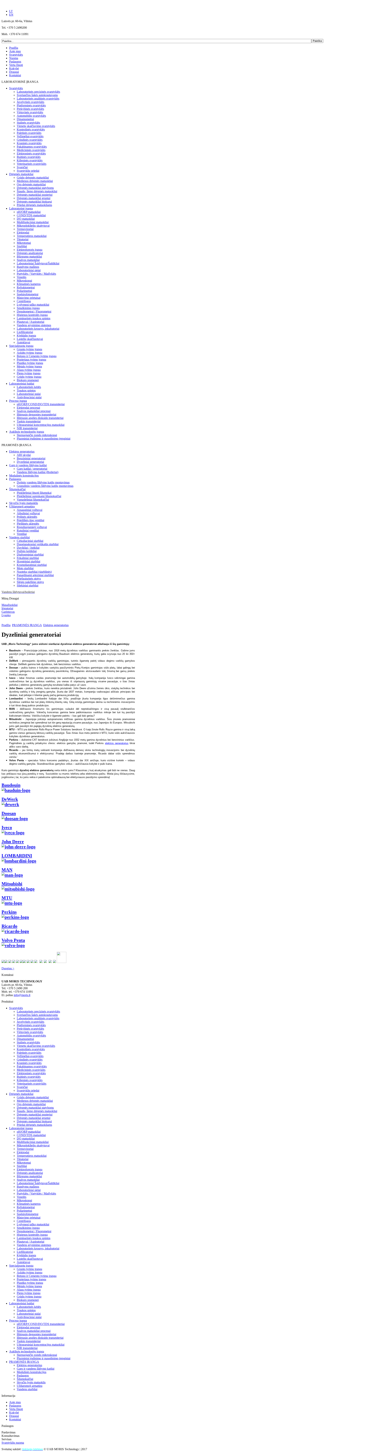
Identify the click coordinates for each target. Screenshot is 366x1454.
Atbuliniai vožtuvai (28, 513)
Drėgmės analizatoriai (30, 253)
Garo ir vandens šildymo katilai (28, 465)
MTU (7, 897)
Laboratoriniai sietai (29, 270)
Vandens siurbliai (19, 537)
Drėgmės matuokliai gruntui (33, 198)
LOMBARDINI (17, 855)
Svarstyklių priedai (28, 170)
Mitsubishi (12, 883)
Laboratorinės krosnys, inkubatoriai (38, 328)
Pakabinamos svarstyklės (32, 146)
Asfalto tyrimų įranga (29, 352)
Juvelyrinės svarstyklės (30, 102)
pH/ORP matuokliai (29, 211)
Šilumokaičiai (17, 489)
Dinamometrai (25, 119)
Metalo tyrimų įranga (29, 366)
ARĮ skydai (24, 455)
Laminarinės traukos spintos (33, 318)
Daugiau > (8, 968)
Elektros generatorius (22, 451)
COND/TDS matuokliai (31, 215)
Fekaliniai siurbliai (28, 558)
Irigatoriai (7, 608)
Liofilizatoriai (25, 332)
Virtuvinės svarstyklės (30, 112)
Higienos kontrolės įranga (32, 315)
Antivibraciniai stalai (29, 397)
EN (11, 14)
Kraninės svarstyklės (29, 143)
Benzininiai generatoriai (31, 458)
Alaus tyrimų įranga (29, 369)
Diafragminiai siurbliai (30, 554)
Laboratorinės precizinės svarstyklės (38, 91)
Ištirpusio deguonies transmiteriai (36, 414)
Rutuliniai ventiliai (28, 530)
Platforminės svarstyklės (31, 105)
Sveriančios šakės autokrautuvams (37, 95)
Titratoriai (22, 239)
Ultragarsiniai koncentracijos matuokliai (40, 424)
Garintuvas (8, 611)
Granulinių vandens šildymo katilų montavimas (45, 485)
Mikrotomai (24, 242)
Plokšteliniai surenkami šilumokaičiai (39, 496)
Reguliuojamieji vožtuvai (32, 527)
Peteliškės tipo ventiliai (30, 520)
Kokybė (14, 68)
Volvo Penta (13, 940)
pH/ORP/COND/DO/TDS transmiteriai (41, 404)
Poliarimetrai (24, 290)
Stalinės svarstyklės (28, 122)
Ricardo (9, 926)
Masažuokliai (10, 605)
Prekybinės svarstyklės (30, 108)
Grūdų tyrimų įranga (29, 376)
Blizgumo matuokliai (29, 256)
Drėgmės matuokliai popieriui (34, 194)
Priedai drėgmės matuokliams (34, 205)
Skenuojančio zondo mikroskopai (37, 435)
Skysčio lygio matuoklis (23, 503)
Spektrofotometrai (27, 294)
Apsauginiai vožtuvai (29, 510)
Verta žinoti (16, 65)
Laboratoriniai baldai (21, 383)
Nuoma (13, 58)
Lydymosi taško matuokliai (33, 304)
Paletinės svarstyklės (29, 133)
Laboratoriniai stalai (29, 394)
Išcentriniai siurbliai (28, 561)
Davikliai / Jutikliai (28, 547)
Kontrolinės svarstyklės (31, 129)
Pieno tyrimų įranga (28, 373)
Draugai (14, 71)
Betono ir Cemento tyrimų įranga (36, 356)
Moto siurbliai (25, 568)
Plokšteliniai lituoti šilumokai (34, 492)
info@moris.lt (22, 995)
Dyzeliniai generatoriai (30, 461)
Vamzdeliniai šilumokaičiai (33, 499)
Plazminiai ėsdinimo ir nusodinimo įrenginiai (43, 438)
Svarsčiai (22, 167)
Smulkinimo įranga (28, 308)
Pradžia (13, 47)
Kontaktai (15, 75)
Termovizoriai (25, 229)
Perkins (9, 911)
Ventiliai (22, 534)
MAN (7, 869)
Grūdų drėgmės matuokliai (33, 177)
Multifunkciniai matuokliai (33, 222)
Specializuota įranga (21, 345)
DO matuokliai (26, 218)
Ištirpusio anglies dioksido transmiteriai (40, 418)
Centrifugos (24, 301)
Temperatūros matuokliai (32, 236)
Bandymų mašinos (28, 266)
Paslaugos (15, 61)
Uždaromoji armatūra (22, 506)
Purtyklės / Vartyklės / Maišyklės (36, 273)
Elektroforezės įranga (29, 249)
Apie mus (15, 51)
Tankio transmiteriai (29, 421)
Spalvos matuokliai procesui (34, 411)
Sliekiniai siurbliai (27, 585)
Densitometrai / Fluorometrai (34, 311)
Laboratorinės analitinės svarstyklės (38, 98)
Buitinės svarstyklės (29, 157)
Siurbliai (22, 246)
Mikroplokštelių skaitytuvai (33, 225)
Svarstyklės (16, 54)
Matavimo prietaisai (28, 297)
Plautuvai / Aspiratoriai (30, 321)
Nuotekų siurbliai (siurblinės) (34, 571)
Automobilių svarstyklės (31, 115)
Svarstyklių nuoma (13, 1442)
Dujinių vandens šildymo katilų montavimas (43, 482)
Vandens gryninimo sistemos (34, 325)
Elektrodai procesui (28, 407)
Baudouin (11, 785)
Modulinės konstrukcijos (24, 475)
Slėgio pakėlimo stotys (30, 582)
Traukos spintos (26, 390)
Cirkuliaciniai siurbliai (30, 540)
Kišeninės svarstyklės (30, 160)
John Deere (13, 841)
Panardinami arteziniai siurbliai (35, 575)
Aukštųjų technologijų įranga (26, 431)
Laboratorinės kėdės (29, 387)
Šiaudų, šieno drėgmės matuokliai (37, 191)
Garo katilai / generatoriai (32, 468)
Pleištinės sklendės (28, 523)
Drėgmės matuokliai (21, 174)
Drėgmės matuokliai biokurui (34, 201)
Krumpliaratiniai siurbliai (32, 564)
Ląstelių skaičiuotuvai (30, 339)
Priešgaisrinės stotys (29, 578)
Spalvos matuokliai (28, 260)
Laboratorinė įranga (21, 208)
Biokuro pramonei (28, 380)
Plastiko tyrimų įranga (30, 363)
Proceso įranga (18, 400)
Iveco (7, 827)
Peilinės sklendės (27, 516)
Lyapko (6, 615)
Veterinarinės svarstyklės (31, 163)
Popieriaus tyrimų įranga (31, 359)
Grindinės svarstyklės (30, 139)
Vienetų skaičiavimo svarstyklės (36, 126)
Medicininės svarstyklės (31, 150)
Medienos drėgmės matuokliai (35, 181)
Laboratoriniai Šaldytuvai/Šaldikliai (38, 263)
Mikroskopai (24, 280)
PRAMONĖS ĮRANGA (27, 625)
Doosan (9, 813)
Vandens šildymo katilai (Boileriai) (37, 472)
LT (11, 11)
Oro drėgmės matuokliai (31, 184)
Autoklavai (23, 342)
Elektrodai (23, 232)
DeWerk (10, 799)
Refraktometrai (26, 287)
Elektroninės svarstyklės (31, 153)
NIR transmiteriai (27, 428)
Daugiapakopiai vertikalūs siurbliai (38, 544)
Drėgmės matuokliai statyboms (35, 187)
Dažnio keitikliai (27, 551)
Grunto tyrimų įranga (29, 349)
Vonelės (21, 277)
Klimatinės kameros (29, 284)
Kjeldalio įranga (26, 335)
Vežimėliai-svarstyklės (30, 136)
